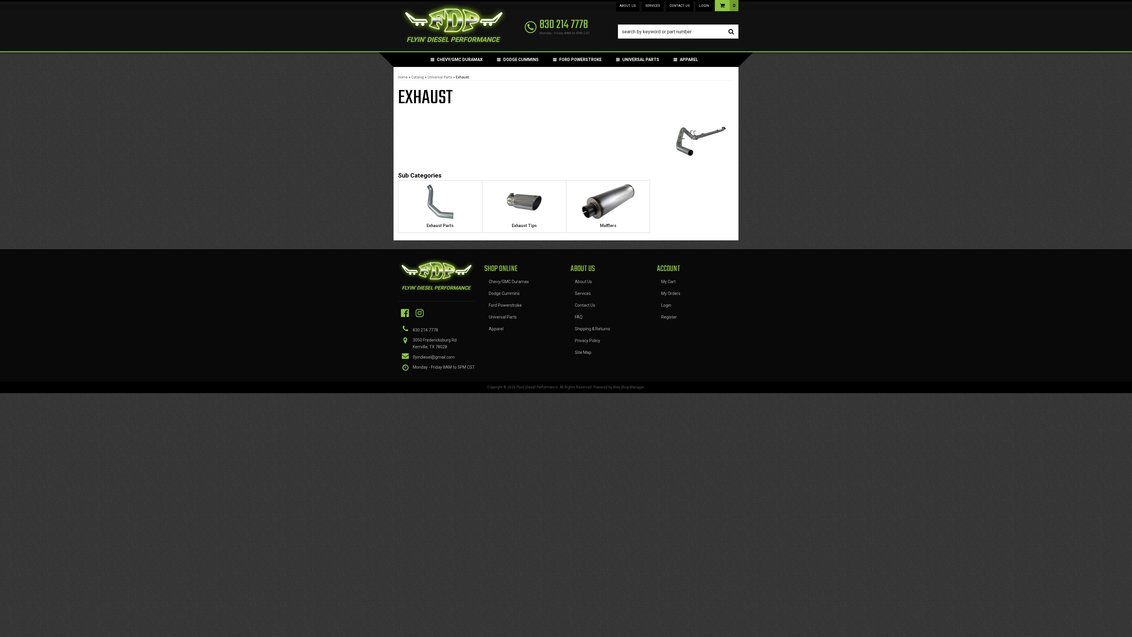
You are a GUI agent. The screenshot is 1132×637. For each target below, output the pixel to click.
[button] (678, 31)
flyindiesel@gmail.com (434, 357)
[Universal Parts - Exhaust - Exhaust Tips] (524, 203)
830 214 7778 (425, 330)
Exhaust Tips (524, 225)
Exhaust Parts (440, 225)
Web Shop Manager (628, 387)
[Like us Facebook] (405, 313)
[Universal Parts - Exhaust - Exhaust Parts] (440, 203)
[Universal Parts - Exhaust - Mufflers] (608, 203)
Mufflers (608, 225)
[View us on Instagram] (420, 313)
